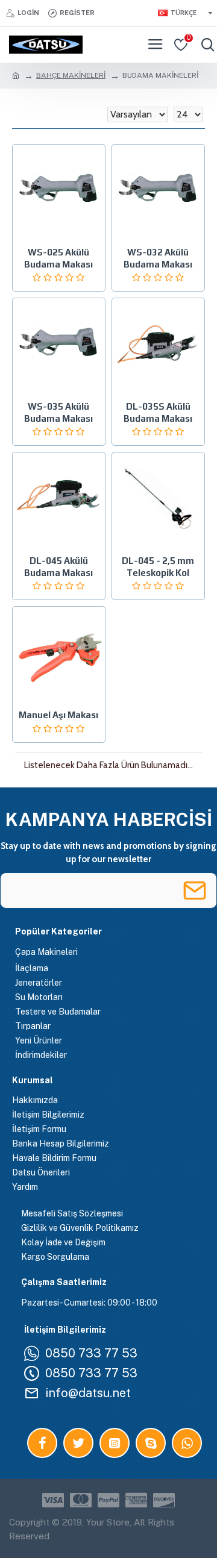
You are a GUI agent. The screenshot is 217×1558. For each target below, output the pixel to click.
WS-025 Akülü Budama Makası (58, 258)
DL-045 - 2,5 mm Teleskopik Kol (158, 566)
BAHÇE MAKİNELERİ (70, 75)
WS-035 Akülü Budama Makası (58, 412)
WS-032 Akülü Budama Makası (158, 258)
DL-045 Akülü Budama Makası (58, 566)
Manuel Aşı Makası (58, 715)
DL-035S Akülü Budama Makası (158, 412)
